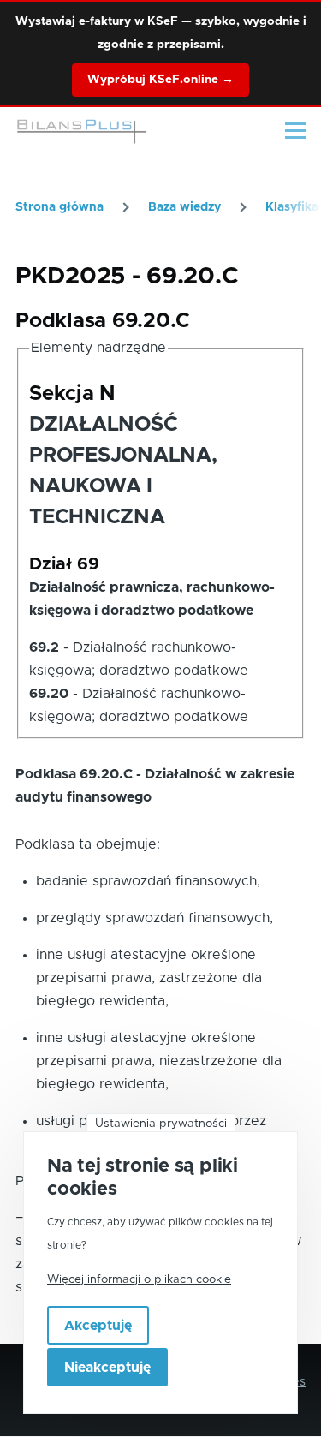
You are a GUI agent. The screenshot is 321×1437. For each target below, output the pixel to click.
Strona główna (59, 207)
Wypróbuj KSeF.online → (160, 80)
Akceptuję (98, 1326)
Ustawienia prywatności (161, 1124)
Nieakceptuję (107, 1367)
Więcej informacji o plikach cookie (139, 1279)
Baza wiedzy (184, 207)
